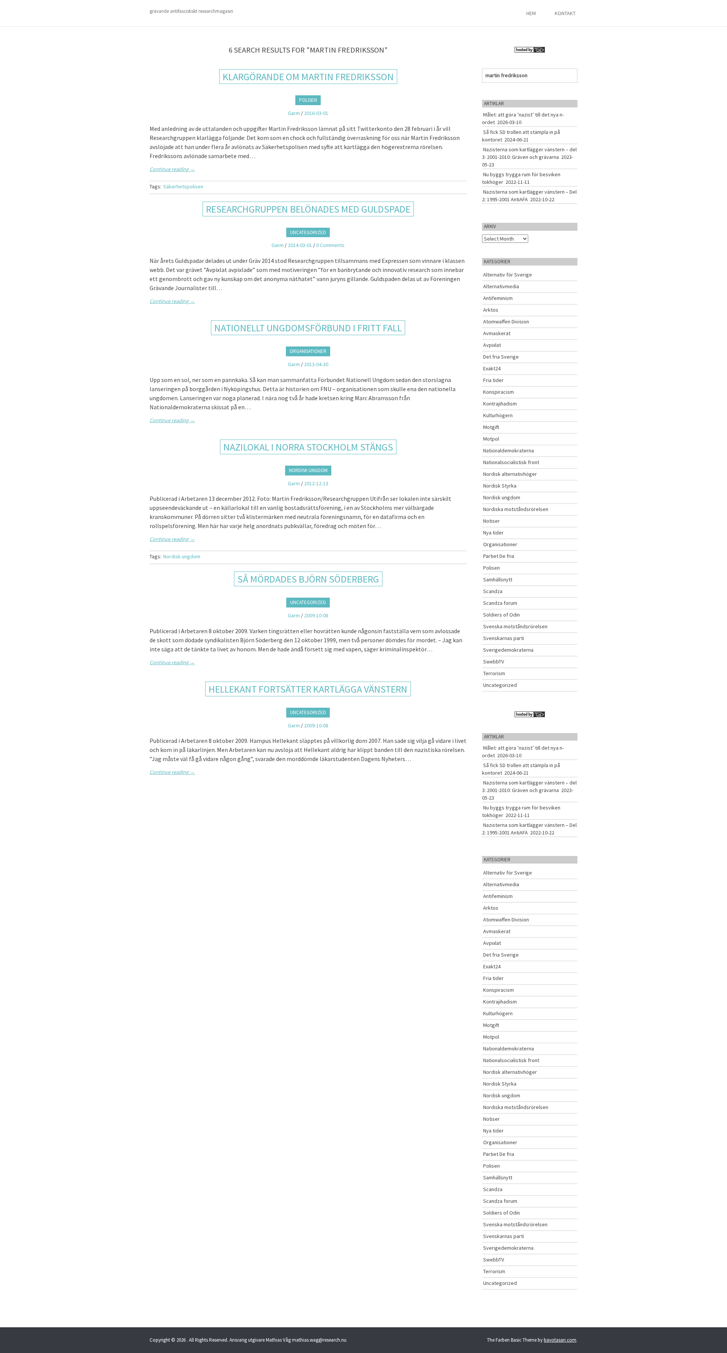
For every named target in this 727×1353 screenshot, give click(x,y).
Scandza (492, 591)
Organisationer (308, 351)
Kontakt (565, 13)
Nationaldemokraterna (508, 450)
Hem (531, 13)
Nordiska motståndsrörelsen (515, 509)
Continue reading (172, 169)
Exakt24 (492, 368)
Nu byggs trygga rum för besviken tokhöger (521, 178)
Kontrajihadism (500, 403)
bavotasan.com (560, 1340)
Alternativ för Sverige (507, 274)
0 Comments (330, 245)
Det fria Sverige (501, 356)
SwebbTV (493, 661)
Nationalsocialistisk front (511, 462)
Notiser (491, 520)
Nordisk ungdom (308, 470)
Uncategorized (308, 232)
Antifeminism (498, 298)
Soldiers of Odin (501, 614)
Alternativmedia (501, 286)
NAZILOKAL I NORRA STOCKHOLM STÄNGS (308, 447)
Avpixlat (492, 345)
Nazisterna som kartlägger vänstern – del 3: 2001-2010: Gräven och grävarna (529, 153)
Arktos (490, 309)
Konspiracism (498, 391)
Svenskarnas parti (503, 638)
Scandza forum (500, 603)
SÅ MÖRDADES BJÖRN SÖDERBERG (308, 579)
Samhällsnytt (497, 579)
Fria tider (493, 380)
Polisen (308, 100)
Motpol (491, 438)
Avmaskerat (496, 333)
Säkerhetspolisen (183, 186)
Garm (294, 113)
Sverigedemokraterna (508, 649)
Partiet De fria (498, 556)
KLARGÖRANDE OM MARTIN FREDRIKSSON (308, 76)
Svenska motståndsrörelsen (515, 626)
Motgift (491, 427)
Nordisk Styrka (499, 485)
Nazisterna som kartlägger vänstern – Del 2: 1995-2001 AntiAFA (529, 195)
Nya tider (493, 532)
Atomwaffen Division (506, 321)
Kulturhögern (498, 415)
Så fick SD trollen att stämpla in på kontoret (521, 136)
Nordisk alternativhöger (510, 474)
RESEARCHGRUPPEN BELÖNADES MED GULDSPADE (308, 209)
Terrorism (494, 673)
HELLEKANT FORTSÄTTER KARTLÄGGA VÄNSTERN (308, 689)
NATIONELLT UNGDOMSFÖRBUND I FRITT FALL (308, 328)
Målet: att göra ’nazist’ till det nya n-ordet (523, 118)
